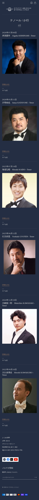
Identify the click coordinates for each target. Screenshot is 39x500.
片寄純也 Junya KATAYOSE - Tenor (18, 103)
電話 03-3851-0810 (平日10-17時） (12, 450)
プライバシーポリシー (8, 444)
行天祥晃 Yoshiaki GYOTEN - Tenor (18, 236)
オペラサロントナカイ (13, 487)
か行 (19, 25)
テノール (15, 20)
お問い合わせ (6, 440)
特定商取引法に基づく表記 (9, 447)
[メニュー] (3, 3)
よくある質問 (6, 437)
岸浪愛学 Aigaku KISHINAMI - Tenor (18, 36)
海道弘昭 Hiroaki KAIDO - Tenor (16, 169)
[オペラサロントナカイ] (19, 9)
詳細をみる (5, 84)
